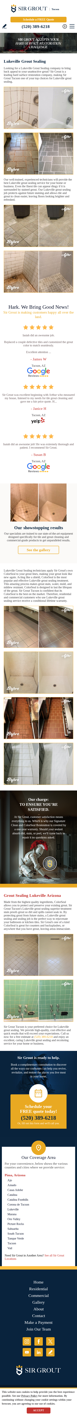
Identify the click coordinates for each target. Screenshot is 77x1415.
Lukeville (13, 1209)
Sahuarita (13, 1228)
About (38, 1309)
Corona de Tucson (18, 1204)
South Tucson (15, 1233)
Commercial (38, 1295)
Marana (11, 1214)
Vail (9, 1248)
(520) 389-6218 (36, 26)
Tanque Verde (15, 1238)
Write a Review (4, 26)
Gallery (38, 1302)
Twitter (50, 1341)
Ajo (9, 1180)
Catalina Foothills (17, 1199)
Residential (38, 1288)
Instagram (27, 1341)
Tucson (11, 1243)
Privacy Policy (29, 1395)
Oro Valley (13, 1219)
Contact (38, 1315)
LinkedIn (38, 1352)
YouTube (27, 1352)
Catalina (12, 1194)
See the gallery (38, 550)
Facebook (38, 1341)
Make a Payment (38, 1322)
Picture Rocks (15, 1223)
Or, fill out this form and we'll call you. (39, 1123)
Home (38, 1282)
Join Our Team (38, 1329)
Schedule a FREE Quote (38, 19)
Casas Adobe (15, 1190)
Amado (11, 1185)
